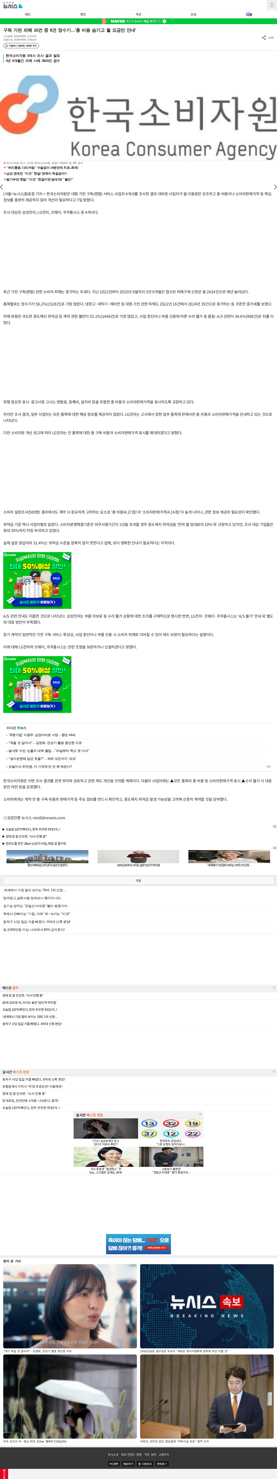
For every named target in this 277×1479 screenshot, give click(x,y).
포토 (193, 14)
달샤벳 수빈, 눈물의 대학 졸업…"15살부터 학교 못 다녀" (49, 750)
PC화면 (114, 1464)
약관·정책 (150, 1454)
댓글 (138, 880)
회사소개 (113, 1454)
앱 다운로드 (145, 1464)
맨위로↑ (162, 1464)
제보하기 (128, 1464)
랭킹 (83, 14)
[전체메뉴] (272, 5)
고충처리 (164, 1454)
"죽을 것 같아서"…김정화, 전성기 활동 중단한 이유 (45, 743)
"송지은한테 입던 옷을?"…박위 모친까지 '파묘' (42, 758)
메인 (28, 14)
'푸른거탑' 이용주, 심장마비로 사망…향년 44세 (42, 735)
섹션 (138, 14)
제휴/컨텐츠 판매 (131, 1454)
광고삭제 (4, 1474)
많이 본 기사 (12, 1261)
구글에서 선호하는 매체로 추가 (23, 45)
